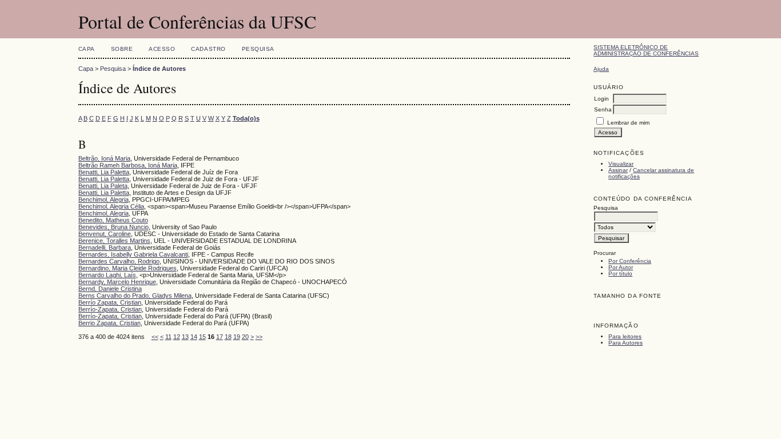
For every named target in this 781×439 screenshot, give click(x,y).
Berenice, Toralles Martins (114, 240)
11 (168, 336)
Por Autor (620, 267)
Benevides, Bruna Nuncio (113, 227)
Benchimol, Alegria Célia (111, 206)
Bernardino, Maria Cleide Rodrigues (127, 268)
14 (193, 336)
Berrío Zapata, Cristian (109, 302)
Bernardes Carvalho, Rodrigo (119, 261)
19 (236, 336)
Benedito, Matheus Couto (113, 220)
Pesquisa (258, 49)
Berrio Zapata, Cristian (109, 323)
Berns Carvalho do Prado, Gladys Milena (135, 295)
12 (176, 336)
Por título (620, 273)
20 (245, 336)
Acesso (162, 49)
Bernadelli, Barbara (104, 247)
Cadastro (208, 49)
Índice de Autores (159, 68)
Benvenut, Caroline (104, 233)
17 (219, 336)
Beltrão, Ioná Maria (104, 158)
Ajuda (601, 69)
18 (228, 336)
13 (185, 336)
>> (259, 336)
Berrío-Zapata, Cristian (110, 309)
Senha (603, 109)
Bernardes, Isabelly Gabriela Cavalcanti (133, 254)
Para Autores (625, 343)
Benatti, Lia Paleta (102, 185)
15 (202, 336)
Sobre (122, 49)
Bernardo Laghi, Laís (107, 275)
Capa (86, 49)
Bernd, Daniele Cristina (110, 288)
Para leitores (624, 336)
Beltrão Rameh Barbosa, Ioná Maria (127, 165)
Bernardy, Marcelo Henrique (117, 281)
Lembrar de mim (628, 122)
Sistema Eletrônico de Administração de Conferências (646, 50)
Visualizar (620, 164)
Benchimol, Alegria (103, 199)
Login (601, 98)
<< (155, 336)
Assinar (618, 170)
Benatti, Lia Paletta (103, 172)
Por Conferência (629, 261)
